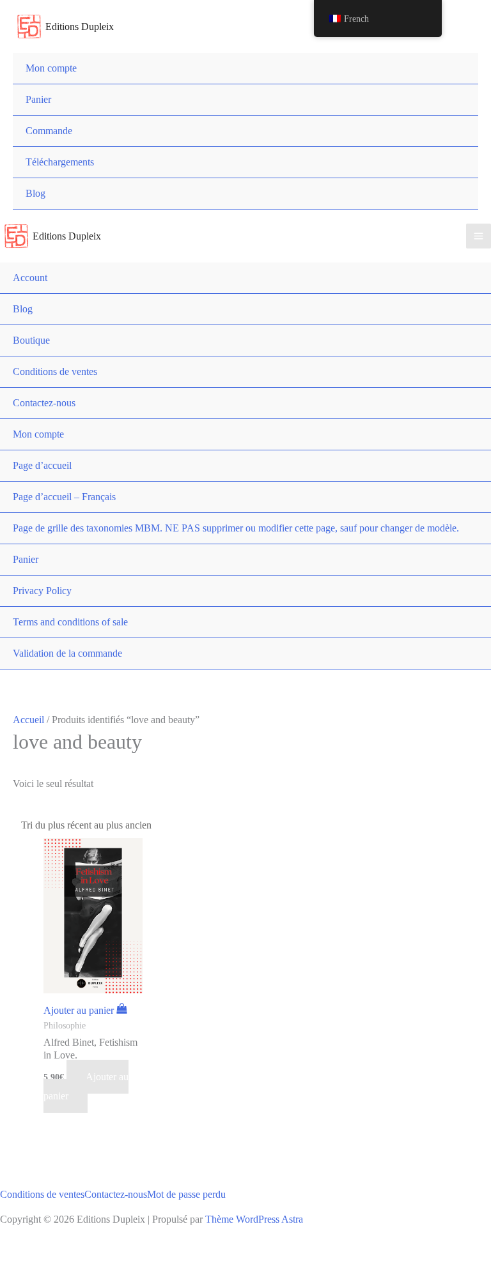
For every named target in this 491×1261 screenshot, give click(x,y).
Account (30, 277)
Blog (35, 193)
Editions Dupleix (79, 26)
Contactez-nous (44, 402)
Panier (38, 99)
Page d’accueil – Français (64, 496)
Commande (49, 130)
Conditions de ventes (55, 371)
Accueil (28, 719)
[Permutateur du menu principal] (478, 236)
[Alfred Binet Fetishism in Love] (93, 919)
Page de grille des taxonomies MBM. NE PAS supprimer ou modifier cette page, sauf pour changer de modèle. (236, 528)
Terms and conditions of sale (70, 621)
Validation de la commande (67, 653)
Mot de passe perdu (186, 1194)
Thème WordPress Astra (254, 1219)
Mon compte (51, 68)
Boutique (31, 340)
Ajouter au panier (86, 1086)
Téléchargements (60, 162)
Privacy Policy (42, 590)
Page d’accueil (42, 465)
